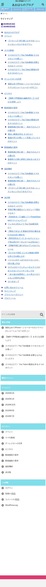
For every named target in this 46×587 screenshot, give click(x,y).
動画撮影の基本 (11, 108)
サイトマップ (17, 9)
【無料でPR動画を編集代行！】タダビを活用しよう (24, 338)
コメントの (12, 499)
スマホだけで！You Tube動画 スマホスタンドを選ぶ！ (24, 347)
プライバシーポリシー (28, 9)
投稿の (10, 494)
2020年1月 (9, 399)
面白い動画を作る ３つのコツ (20, 134)
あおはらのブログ (23, 4)
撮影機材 (8, 169)
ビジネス (8, 93)
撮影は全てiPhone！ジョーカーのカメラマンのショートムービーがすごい (24, 329)
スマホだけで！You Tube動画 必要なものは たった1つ (23, 357)
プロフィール (40, 9)
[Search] (41, 314)
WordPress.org (11, 505)
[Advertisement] (23, 542)
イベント (8, 36)
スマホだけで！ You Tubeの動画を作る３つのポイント (24, 366)
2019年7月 (9, 416)
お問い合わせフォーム (5, 9)
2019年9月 (9, 410)
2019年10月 (10, 405)
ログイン (9, 488)
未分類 (7, 198)
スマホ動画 (9, 50)
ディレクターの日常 (12, 79)
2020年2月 (9, 393)
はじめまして (13, 281)
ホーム (4, 13)
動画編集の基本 (11, 147)
